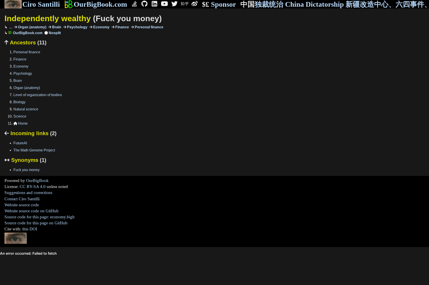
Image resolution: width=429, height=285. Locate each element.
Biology (19, 102)
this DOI (29, 229)
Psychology (76, 27)
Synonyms (25, 160)
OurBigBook (37, 180)
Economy (100, 27)
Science (19, 116)
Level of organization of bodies (37, 95)
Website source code (21, 204)
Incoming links (30, 133)
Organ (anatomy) (31, 27)
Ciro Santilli (41, 4)
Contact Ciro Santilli (22, 198)
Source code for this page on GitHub (35, 223)
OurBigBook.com (100, 4)
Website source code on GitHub (31, 211)
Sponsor (219, 4)
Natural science (25, 109)
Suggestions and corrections (28, 192)
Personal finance (148, 27)
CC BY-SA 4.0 (33, 186)
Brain (56, 27)
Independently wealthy (83, 18)
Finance (121, 27)
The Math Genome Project (34, 150)
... (10, 27)
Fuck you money (26, 170)
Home (20, 123)
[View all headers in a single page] (52, 33)
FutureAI (20, 143)
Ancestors (25, 42)
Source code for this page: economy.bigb (39, 217)
